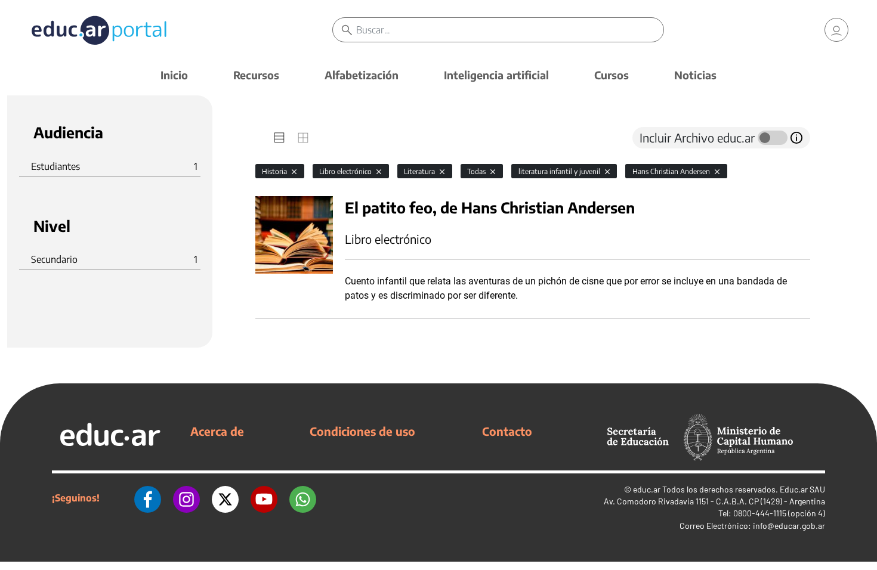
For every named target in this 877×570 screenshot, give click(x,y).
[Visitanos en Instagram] (186, 498)
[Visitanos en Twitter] (225, 498)
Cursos (611, 75)
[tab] (279, 137)
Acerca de (217, 431)
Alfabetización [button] (362, 75)
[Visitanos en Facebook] (147, 498)
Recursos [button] (256, 75)
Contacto (507, 431)
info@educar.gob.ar (789, 526)
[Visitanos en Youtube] (264, 498)
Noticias (695, 75)
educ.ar (646, 489)
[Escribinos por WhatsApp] (302, 498)
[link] (836, 30)
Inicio (174, 75)
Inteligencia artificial (496, 75)
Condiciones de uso (362, 431)
